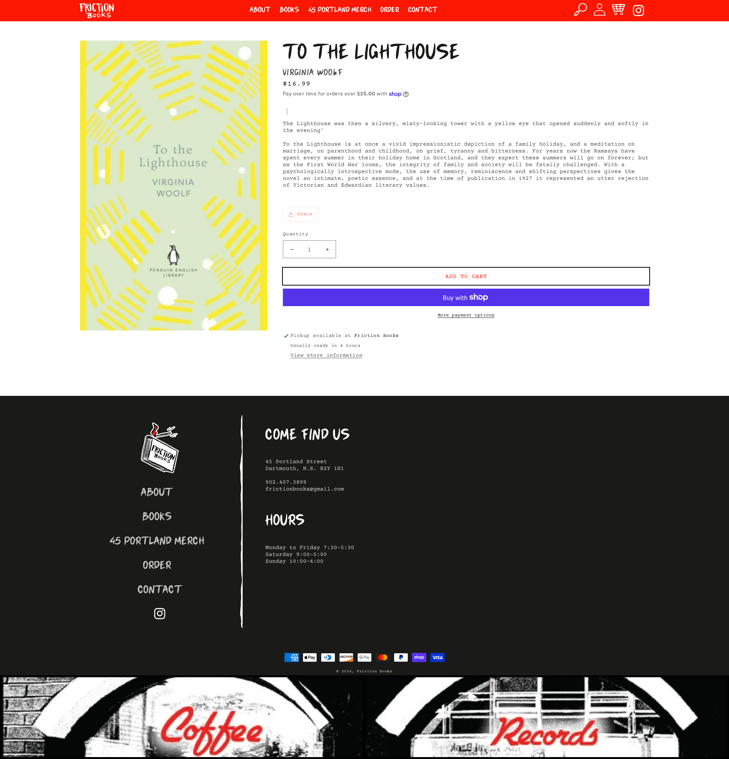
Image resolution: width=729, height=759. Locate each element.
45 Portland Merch (157, 542)
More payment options (466, 315)
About (157, 493)
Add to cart (466, 276)
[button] (580, 9)
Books (157, 518)
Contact (160, 591)
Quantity (295, 234)
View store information (326, 356)
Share (304, 214)
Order (157, 566)
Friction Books (375, 671)
